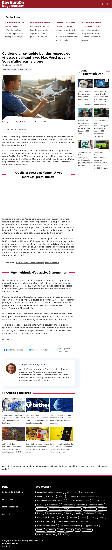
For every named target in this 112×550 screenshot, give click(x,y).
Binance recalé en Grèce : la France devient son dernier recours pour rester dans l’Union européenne (61, 448)
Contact (6, 514)
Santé (61, 530)
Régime (51, 530)
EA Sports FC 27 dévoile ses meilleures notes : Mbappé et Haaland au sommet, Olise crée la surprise (91, 33)
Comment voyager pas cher (78, 500)
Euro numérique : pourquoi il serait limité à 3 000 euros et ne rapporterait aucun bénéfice (61, 419)
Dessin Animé (68, 505)
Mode (84, 517)
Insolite (78, 513)
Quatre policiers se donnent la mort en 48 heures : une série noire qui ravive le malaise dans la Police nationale (67, 33)
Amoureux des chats (88, 492)
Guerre (68, 513)
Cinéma (61, 496)
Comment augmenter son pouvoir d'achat (84, 496)
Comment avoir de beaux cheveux (50, 500)
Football (103, 509)
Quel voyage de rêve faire (70, 526)
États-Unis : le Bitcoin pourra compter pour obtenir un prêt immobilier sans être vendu (37, 448)
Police (39, 521)
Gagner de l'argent (54, 513)
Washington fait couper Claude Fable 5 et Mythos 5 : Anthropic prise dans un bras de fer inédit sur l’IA (101, 97)
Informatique (10, 339)
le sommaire (16, 129)
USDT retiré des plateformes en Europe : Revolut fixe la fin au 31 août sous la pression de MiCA (13, 448)
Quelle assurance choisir (46, 526)
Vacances (87, 530)
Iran (53, 517)
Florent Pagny (90, 509)
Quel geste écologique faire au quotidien (73, 521)
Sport (70, 530)
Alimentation (71, 492)
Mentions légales (10, 507)
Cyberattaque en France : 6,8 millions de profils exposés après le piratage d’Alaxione (41, 32)
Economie (81, 505)
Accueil (5, 466)
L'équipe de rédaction (12, 492)
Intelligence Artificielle (94, 513)
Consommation (99, 500)
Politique (49, 521)
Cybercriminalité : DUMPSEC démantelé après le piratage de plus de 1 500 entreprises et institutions (101, 128)
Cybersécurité (52, 505)
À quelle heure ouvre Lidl (46, 534)
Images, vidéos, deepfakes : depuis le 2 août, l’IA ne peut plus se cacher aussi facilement (13, 419)
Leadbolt (6, 546)
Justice (61, 517)
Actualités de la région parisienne (49, 492)
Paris (92, 517)
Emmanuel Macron (96, 505)
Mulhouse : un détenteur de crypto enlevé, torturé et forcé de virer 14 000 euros (84, 127)
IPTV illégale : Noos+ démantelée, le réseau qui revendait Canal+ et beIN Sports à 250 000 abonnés (101, 160)
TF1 (78, 530)
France (39, 513)
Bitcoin (50, 496)
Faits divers (41, 509)
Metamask (73, 517)
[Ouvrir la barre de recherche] (102, 4)
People (101, 517)
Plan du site (7, 499)
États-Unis (64, 534)
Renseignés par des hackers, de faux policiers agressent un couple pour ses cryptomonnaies (84, 97)
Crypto (40, 505)
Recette (40, 530)
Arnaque (40, 496)
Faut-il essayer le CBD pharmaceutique (65, 509)
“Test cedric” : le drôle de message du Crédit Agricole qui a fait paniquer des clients (85, 158)
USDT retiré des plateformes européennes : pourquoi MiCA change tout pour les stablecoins (37, 419)
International (42, 517)
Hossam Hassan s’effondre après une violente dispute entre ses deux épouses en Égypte (16, 32)
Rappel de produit (91, 526)
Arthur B (43, 364)
